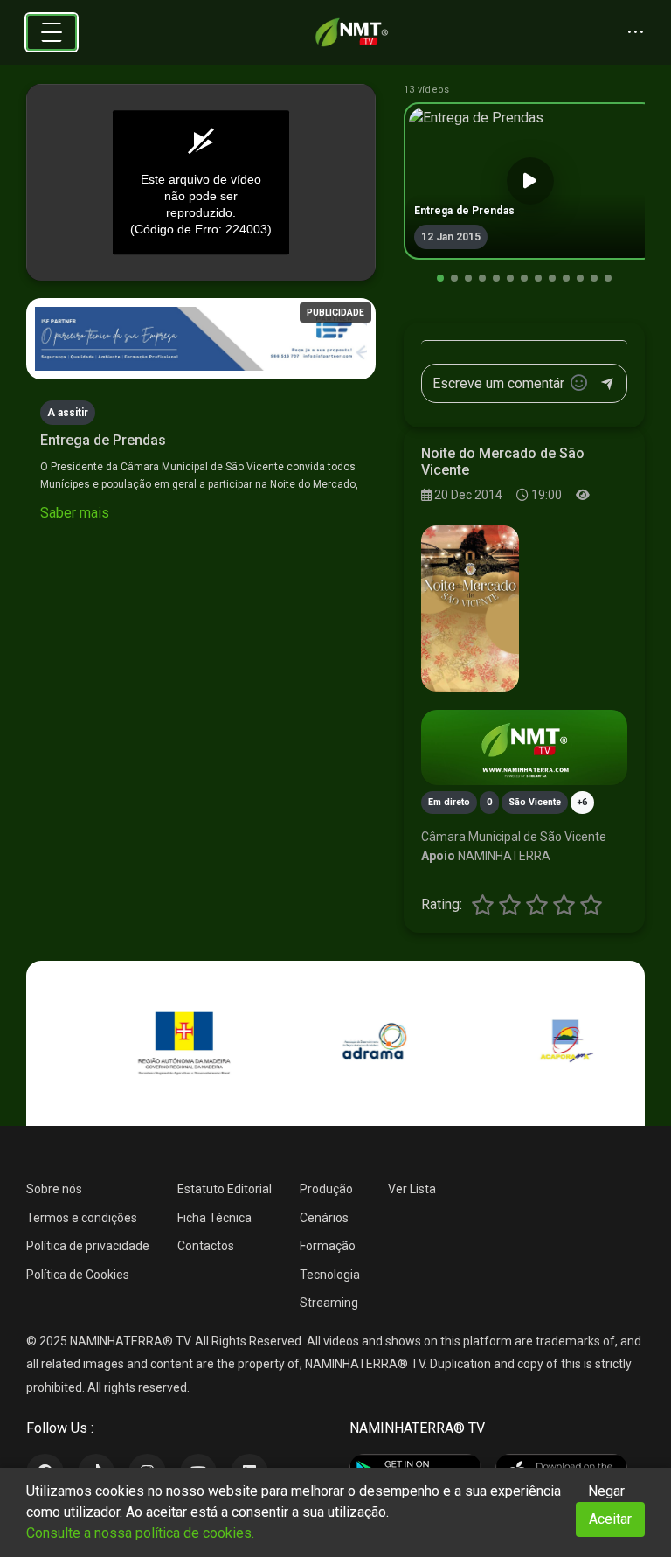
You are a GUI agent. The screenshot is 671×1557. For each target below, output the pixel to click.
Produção (326, 1189)
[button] (440, 278)
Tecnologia (330, 1275)
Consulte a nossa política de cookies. (140, 1533)
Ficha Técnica (214, 1218)
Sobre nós (54, 1189)
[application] (201, 183)
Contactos (205, 1246)
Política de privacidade (87, 1246)
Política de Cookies (77, 1275)
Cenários (324, 1218)
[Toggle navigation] (51, 32)
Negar (606, 1491)
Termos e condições (81, 1218)
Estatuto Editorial (224, 1189)
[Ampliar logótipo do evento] (470, 608)
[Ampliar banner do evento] (524, 747)
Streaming (329, 1303)
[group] (530, 181)
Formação (328, 1246)
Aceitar (610, 1519)
